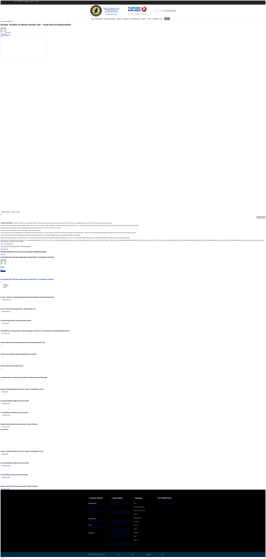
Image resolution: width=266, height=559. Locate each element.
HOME (92, 19)
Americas (119, 19)
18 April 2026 (4, 454)
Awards (37, 1)
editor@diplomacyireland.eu (94, 526)
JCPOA (12, 246)
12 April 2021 (4, 34)
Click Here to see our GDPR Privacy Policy (165, 502)
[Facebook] (90, 536)
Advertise (20, 1)
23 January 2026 (5, 489)
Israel (9, 246)
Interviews (155, 19)
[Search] (171, 18)
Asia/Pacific (126, 19)
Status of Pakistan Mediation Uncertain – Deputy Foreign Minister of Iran (22, 389)
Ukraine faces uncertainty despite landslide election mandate (19, 354)
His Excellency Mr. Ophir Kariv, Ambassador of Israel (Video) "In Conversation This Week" (27, 279)
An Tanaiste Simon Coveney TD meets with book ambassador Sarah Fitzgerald (24, 377)
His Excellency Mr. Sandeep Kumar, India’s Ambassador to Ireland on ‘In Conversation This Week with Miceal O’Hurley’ (35, 331)
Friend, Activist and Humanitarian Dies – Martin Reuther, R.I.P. (18, 309)
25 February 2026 (5, 465)
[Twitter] (211, 2)
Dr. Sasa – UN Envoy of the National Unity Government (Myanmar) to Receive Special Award (27, 297)
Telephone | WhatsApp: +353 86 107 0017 (97, 520)
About (16, 1)
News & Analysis (8, 21)
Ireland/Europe (99, 19)
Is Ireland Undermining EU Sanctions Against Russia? (16, 320)
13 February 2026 (5, 477)
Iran (7, 246)
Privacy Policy (25, 1)
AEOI (4, 246)
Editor (9, 32)
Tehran (29, 246)
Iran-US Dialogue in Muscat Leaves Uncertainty (14, 412)
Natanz (25, 246)
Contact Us (32, 1)
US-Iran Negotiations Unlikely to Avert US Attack (15, 401)
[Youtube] (215, 2)
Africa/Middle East (135, 19)
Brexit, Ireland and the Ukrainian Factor (12, 366)
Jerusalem (16, 246)
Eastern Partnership (110, 19)
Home (2, 21)
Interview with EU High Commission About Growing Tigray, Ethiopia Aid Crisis (23, 342)
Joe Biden (21, 246)
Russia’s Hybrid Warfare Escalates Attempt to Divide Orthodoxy (19, 424)
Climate (149, 19)
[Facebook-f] (207, 2)
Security (143, 19)
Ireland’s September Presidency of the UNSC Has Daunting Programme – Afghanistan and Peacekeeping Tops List (121, 521)
